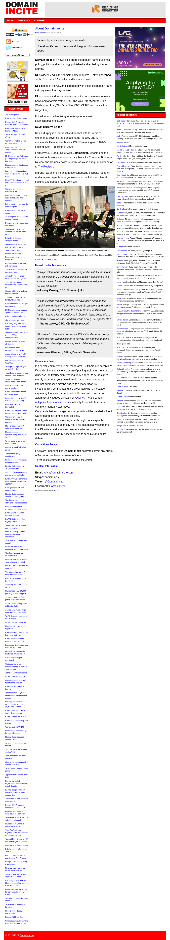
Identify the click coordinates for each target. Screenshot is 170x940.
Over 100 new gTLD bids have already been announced (15, 534)
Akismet (79, 397)
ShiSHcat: (121, 181)
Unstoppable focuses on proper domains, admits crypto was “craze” (15, 704)
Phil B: (119, 156)
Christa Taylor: (122, 320)
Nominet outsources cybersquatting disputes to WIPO (16, 434)
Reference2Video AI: (125, 188)
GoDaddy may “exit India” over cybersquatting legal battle (15, 326)
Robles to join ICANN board (16, 118)
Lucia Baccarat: (123, 150)
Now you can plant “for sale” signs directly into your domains (16, 197)
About (10, 20)
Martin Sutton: (122, 146)
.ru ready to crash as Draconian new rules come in (16, 284)
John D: (120, 407)
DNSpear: (121, 219)
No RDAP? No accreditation (16, 845)
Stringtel (40, 20)
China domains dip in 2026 (15, 717)
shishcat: (120, 213)
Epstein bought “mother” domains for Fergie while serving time (15, 792)
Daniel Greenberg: (124, 363)
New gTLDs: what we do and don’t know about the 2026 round (17, 182)
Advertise (24, 20)
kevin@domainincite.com (58, 472)
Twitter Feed (17, 48)
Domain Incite (57, 486)
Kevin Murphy (40, 32)
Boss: (119, 344)
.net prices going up (13, 115)
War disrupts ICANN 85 (14, 727)
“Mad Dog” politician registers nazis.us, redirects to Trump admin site (16, 832)
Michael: (120, 142)
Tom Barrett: (122, 162)
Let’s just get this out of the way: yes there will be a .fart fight (16, 173)
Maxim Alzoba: (122, 329)
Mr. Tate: (120, 429)
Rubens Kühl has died (14, 917)
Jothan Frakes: (123, 254)
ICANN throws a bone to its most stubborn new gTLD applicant (16, 481)
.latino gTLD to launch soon (16, 673)
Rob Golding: (122, 413)
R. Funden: (121, 337)
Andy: (119, 136)
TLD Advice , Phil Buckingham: (129, 311)
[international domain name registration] (17, 81)
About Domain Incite (49, 28)
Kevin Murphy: (122, 196)
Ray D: (119, 305)
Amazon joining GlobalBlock (16, 622)
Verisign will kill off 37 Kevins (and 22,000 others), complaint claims (16, 335)
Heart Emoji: (121, 175)
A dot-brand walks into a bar (16, 316)
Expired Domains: (124, 166)
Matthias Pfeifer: (123, 225)
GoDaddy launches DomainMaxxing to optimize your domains (16, 666)
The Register (45, 166)
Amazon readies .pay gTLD (16, 676)
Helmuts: (120, 261)
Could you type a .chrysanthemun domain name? (15, 149)
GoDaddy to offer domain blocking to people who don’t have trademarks (16, 883)
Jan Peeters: (122, 378)
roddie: (119, 130)
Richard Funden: (123, 369)
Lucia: (119, 282)
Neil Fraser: (121, 121)
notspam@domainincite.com (52, 402)
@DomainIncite (54, 481)
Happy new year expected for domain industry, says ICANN (16, 892)
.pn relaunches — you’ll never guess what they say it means (17, 695)
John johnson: (122, 251)
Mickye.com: (122, 426)
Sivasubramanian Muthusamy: (129, 290)
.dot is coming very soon (15, 320)
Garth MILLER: (123, 209)
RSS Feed (16, 41)
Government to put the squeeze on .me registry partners (15, 419)
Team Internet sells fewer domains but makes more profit (15, 231)
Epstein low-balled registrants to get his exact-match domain (16, 783)
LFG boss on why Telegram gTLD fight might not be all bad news (16, 158)
